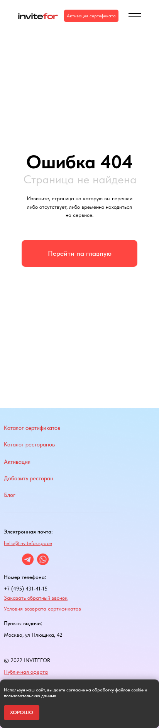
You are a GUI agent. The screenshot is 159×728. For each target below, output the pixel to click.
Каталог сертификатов (32, 427)
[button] (91, 16)
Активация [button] (17, 461)
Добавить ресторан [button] (28, 478)
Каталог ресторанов (29, 444)
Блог (9, 494)
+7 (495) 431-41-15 (25, 588)
